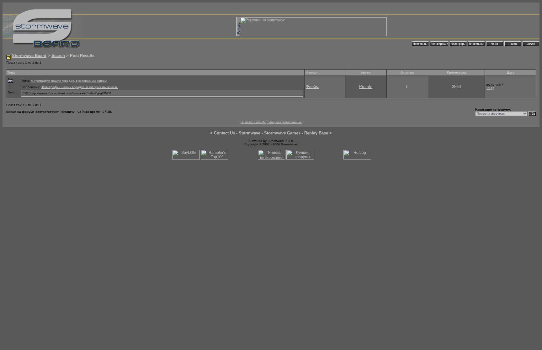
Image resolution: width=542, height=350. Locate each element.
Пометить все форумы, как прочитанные (271, 122)
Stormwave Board (29, 55)
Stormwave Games (282, 133)
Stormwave (249, 133)
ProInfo (365, 86)
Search (58, 55)
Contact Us (224, 133)
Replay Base (316, 133)
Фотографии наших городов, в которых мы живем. (69, 80)
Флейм (312, 86)
